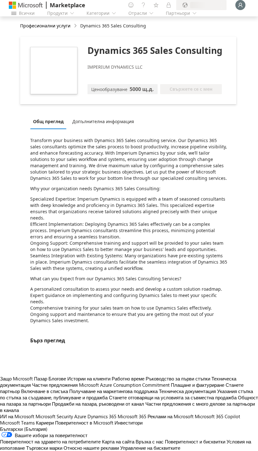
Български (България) (24, 429)
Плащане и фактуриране (197, 385)
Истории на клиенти (88, 378)
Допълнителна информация (103, 121)
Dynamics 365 (101, 416)
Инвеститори (129, 423)
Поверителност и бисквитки (195, 441)
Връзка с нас (150, 441)
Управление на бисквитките (150, 448)
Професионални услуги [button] (45, 26)
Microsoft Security (54, 416)
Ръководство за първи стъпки (178, 378)
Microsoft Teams (17, 423)
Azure (80, 416)
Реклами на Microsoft (171, 416)
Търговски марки (44, 448)
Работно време (128, 378)
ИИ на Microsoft (17, 416)
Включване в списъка (44, 391)
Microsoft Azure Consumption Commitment (125, 385)
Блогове (57, 378)
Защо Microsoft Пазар (23, 378)
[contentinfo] (76, 26)
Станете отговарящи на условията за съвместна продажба (173, 397)
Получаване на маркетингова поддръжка (113, 391)
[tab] (50, 121)
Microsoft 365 (132, 416)
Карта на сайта (118, 441)
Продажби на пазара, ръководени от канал (98, 404)
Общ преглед (48, 121)
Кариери (45, 423)
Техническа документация (187, 391)
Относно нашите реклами (91, 448)
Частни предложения (55, 385)
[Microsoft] (26, 5)
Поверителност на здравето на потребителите (50, 441)
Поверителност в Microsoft (84, 423)
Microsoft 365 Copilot (217, 416)
